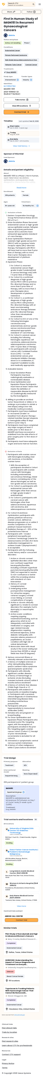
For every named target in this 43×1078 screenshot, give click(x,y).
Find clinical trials (9, 1028)
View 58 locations (20, 106)
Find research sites (10, 1041)
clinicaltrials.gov (19, 1015)
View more (21, 906)
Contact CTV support (11, 1054)
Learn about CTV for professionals (17, 1045)
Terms (4, 1068)
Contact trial (20, 112)
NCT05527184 (10, 86)
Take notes (20, 100)
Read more (21, 188)
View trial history (20, 146)
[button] (12, 50)
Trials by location (9, 1032)
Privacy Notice (8, 1063)
